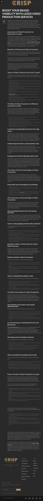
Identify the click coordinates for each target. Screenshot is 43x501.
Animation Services (25, 471)
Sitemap (34, 460)
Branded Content (25, 460)
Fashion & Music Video (26, 466)
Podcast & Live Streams (26, 476)
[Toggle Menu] (2, 1)
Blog (34, 473)
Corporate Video (24, 463)
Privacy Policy (35, 468)
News (34, 475)
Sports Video (24, 468)
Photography (24, 479)
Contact (34, 470)
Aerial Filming (24, 473)
